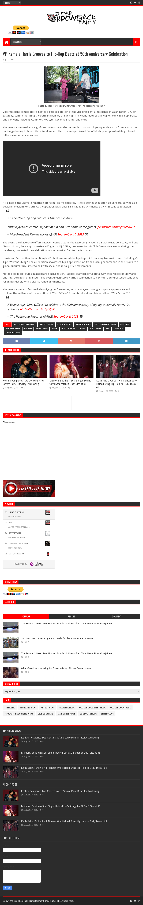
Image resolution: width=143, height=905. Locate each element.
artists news (46, 324)
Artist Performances (24, 324)
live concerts (45, 714)
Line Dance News (66, 714)
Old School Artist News (73, 329)
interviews (107, 714)
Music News (42, 329)
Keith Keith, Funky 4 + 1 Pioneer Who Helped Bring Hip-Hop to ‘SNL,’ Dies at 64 (116, 384)
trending (118, 329)
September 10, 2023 (70, 234)
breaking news (83, 324)
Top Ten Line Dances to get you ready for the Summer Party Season (57, 638)
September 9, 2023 (65, 316)
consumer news (88, 714)
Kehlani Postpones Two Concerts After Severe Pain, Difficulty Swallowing (23, 382)
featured (124, 324)
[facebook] (131, 2)
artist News (48, 708)
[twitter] (135, 2)
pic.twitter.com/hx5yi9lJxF (37, 309)
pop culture (95, 329)
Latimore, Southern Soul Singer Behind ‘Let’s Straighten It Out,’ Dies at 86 (70, 382)
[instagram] (139, 2)
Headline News (12, 329)
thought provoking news (19, 714)
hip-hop (28, 329)
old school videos (120, 708)
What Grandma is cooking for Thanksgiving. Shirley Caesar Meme (56, 668)
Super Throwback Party (62, 901)
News (54, 329)
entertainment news (105, 324)
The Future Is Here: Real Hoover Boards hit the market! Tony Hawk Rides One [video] (66, 623)
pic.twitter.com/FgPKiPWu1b (116, 227)
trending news (13, 333)
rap (107, 329)
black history (64, 324)
